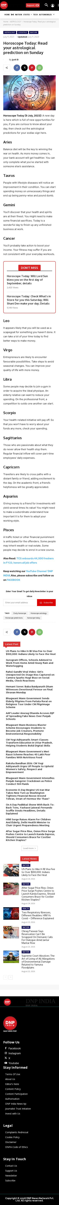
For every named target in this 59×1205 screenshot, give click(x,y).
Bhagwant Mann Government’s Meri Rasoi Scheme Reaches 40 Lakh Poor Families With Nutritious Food (28, 754)
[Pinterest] (32, 67)
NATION (33, 32)
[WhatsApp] (39, 67)
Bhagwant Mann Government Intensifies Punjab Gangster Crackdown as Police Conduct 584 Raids (30, 781)
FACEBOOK (13, 579)
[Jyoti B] (6, 59)
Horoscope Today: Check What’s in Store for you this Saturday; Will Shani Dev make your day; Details (29, 300)
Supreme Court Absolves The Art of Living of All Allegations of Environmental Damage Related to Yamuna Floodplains (38, 961)
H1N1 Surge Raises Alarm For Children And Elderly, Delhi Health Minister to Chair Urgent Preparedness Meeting (28, 822)
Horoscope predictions (14, 618)
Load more (28, 848)
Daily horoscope (19, 613)
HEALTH (26, 908)
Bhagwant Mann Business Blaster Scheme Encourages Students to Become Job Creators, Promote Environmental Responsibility (26, 729)
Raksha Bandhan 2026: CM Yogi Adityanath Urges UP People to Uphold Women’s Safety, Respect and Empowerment (29, 768)
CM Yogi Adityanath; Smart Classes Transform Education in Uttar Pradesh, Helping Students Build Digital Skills (29, 742)
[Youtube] (5, 1063)
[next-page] (11, 977)
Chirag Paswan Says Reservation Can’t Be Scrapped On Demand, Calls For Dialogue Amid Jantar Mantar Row (37, 937)
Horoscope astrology (39, 613)
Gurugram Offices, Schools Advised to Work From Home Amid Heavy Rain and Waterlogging (29, 662)
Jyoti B (15, 59)
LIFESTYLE (22, 32)
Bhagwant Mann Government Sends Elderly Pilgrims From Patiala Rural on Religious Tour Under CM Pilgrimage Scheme (29, 703)
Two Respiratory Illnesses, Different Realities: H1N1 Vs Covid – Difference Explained (38, 915)
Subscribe (48, 602)
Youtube (14, 1063)
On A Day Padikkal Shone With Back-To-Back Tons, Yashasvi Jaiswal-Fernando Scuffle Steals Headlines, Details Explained (30, 809)
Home (5, 22)
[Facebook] (17, 67)
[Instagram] (5, 1053)
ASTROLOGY (15, 22)
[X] (24, 67)
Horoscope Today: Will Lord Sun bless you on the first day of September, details (27, 279)
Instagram (15, 1053)
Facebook (15, 1048)
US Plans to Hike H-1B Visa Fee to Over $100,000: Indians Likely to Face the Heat (31, 653)
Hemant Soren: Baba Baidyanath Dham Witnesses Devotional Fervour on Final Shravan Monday (29, 689)
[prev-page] (5, 977)
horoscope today (33, 618)
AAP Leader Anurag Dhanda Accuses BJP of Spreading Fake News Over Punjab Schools (30, 716)
